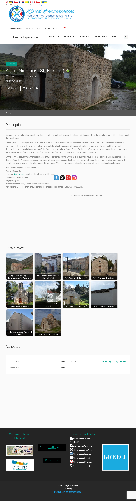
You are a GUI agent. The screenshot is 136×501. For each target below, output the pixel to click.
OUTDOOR (83, 37)
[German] (10, 2)
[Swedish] (42, 2)
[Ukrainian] (45, 2)
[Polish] (38, 2)
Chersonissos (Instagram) (83, 454)
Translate (46, 5)
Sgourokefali (31, 76)
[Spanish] (26, 2)
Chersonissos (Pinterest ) (83, 462)
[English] (7, 2)
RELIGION (67, 37)
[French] (13, 2)
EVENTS (115, 37)
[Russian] (16, 2)
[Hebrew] (32, 2)
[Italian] (29, 2)
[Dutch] (23, 2)
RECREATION (100, 37)
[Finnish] (19, 2)
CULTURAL (52, 37)
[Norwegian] (35, 2)
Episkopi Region (16, 76)
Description (10, 113)
